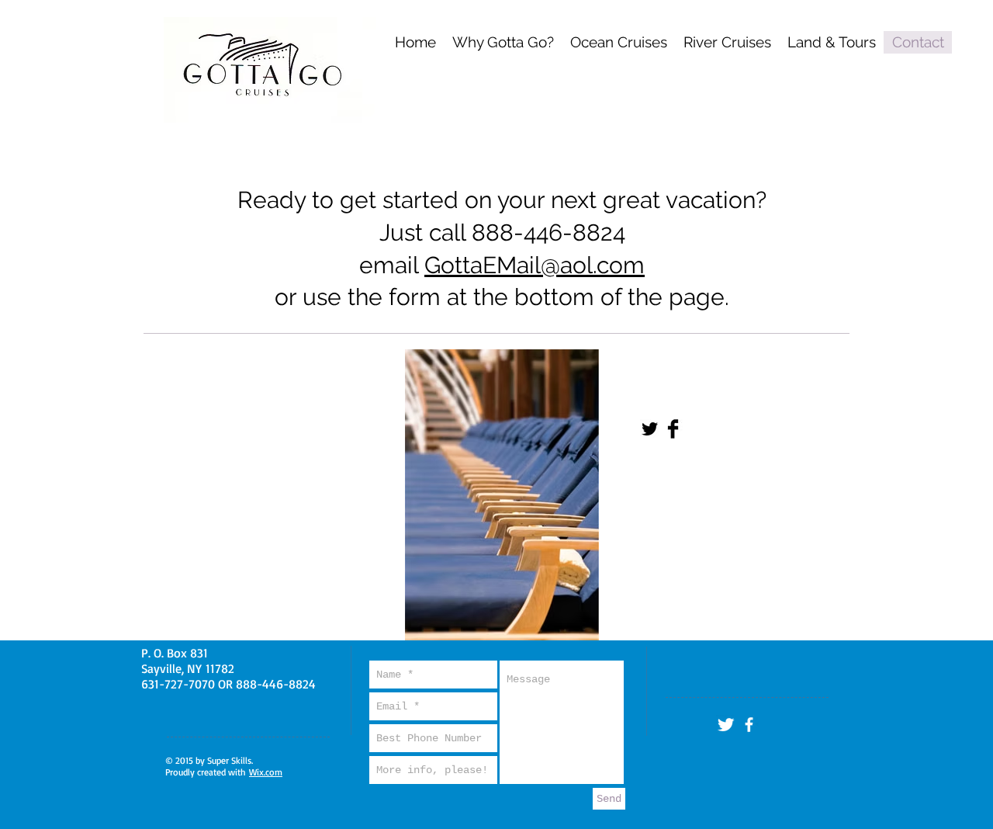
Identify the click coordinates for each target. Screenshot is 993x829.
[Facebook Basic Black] (673, 429)
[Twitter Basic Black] (649, 429)
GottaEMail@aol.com (534, 265)
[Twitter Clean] (725, 724)
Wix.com (265, 772)
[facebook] (749, 724)
